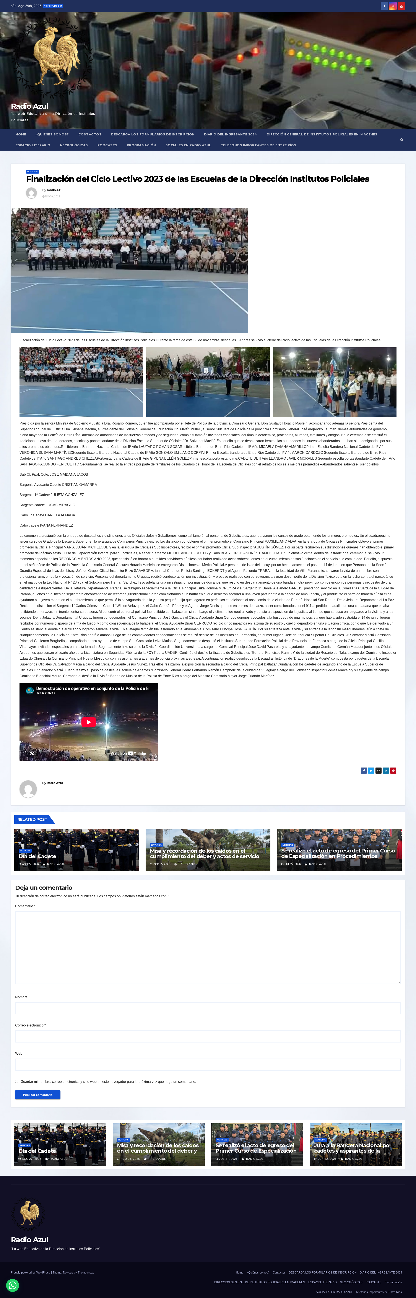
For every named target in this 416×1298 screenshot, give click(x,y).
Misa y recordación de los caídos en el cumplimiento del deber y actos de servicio (204, 853)
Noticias (32, 171)
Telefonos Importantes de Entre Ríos (258, 145)
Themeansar (85, 1272)
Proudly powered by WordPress (31, 1272)
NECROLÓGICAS (74, 145)
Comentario (25, 906)
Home (21, 134)
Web (18, 1053)
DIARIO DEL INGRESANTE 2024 (230, 134)
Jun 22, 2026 (327, 1158)
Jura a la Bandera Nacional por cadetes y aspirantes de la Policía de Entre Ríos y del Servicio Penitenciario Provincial (354, 1153)
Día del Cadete (37, 856)
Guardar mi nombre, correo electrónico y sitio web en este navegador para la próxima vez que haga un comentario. (108, 1081)
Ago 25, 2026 (130, 1158)
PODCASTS (107, 145)
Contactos (90, 134)
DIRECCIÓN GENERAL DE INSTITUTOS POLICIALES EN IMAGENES (322, 134)
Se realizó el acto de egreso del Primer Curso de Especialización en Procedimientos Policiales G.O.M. (338, 856)
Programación (141, 145)
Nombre (22, 997)
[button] (401, 140)
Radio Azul (29, 106)
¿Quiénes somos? (52, 134)
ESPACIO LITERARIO (33, 145)
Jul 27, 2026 (228, 1158)
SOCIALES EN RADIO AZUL (188, 145)
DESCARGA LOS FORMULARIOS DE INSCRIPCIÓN (153, 134)
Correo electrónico (30, 1025)
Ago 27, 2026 (31, 1158)
